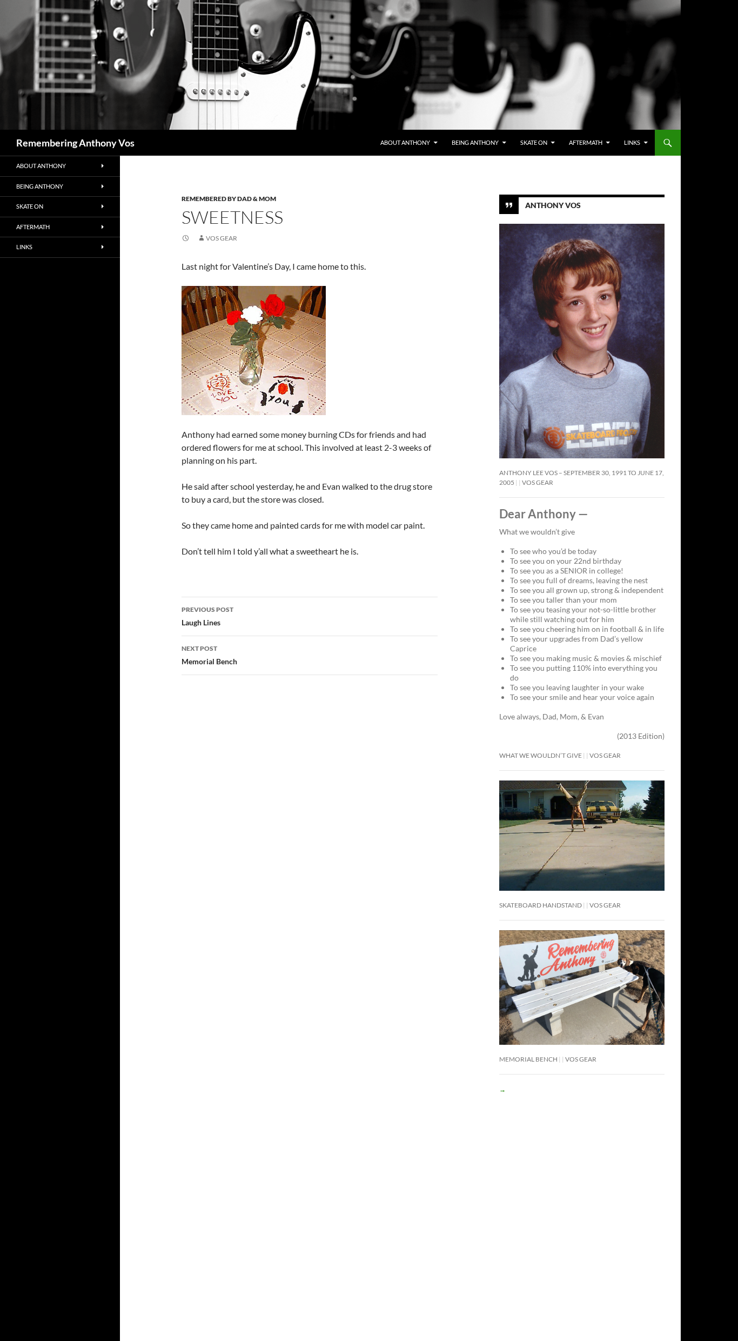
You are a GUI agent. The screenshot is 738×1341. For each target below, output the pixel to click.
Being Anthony (475, 142)
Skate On (533, 142)
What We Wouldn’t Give (540, 755)
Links (632, 142)
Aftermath (585, 142)
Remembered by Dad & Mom (229, 199)
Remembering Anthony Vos (75, 143)
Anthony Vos (553, 205)
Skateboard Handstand (540, 905)
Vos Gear (221, 238)
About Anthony (405, 142)
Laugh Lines (207, 616)
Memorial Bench (209, 655)
